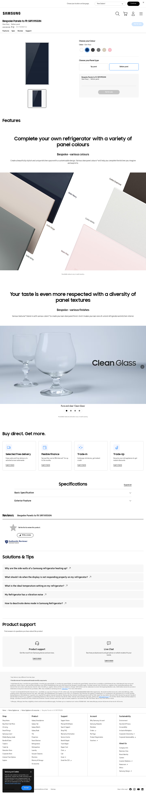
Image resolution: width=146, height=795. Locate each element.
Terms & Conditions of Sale (40, 789)
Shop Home (5, 720)
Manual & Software (67, 724)
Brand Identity (123, 754)
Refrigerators (36, 744)
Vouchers (93, 740)
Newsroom (122, 764)
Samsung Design (124, 771)
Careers (121, 758)
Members (93, 727)
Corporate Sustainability (126, 737)
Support (29, 31)
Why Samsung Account (97, 720)
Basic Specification (24, 492)
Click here (65, 688)
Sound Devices (36, 740)
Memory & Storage (37, 760)
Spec (13, 31)
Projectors (35, 737)
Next (142, 367)
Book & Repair (65, 740)
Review (20, 31)
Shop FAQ (64, 730)
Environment (123, 720)
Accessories (35, 764)
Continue (133, 3)
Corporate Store (7, 754)
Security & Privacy (125, 724)
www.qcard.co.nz (103, 697)
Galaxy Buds (35, 730)
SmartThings (6, 730)
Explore (4, 760)
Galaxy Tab (35, 724)
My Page (93, 734)
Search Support (65, 727)
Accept (26, 788)
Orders (92, 730)
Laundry (34, 750)
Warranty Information (68, 734)
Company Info (123, 748)
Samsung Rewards (96, 724)
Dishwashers (36, 747)
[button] (37, 98)
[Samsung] (10, 13)
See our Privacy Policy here (13, 783)
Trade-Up (5, 747)
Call (62, 754)
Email (63, 757)
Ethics (121, 768)
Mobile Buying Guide (8, 737)
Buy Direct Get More (8, 724)
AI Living (5, 727)
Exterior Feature (22, 500)
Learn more (10, 465)
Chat (62, 750)
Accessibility (123, 727)
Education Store (7, 750)
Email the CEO (65, 760)
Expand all (128, 485)
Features (5, 31)
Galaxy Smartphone (38, 720)
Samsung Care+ (7, 734)
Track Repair (65, 744)
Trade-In (5, 744)
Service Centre (65, 737)
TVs (33, 734)
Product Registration (96, 737)
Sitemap (53, 789)
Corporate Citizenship (126, 734)
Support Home (65, 720)
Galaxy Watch (36, 727)
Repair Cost (64, 747)
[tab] (66, 411)
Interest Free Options (9, 757)
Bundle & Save (6, 740)
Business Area (123, 751)
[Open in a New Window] (130, 789)
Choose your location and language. (78, 3)
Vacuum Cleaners (37, 754)
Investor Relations (125, 761)
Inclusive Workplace (125, 730)
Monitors (34, 757)
